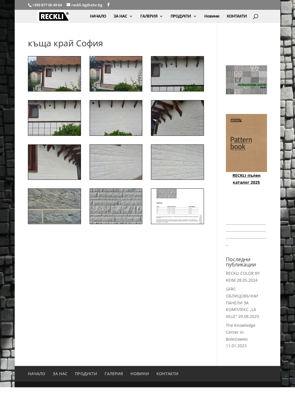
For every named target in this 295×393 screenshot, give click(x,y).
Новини (211, 16)
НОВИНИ (140, 373)
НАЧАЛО (98, 16)
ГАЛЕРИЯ (148, 16)
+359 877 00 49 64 (47, 4)
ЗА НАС (120, 16)
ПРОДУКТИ (181, 16)
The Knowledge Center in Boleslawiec (241, 332)
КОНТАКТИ (237, 16)
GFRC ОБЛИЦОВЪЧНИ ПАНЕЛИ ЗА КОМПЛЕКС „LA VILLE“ (242, 302)
